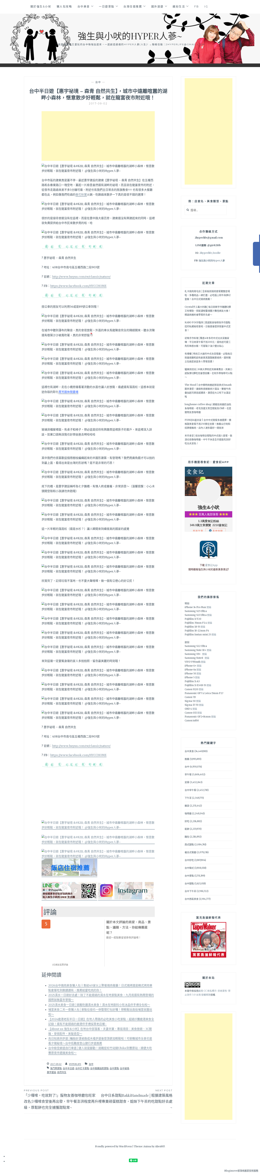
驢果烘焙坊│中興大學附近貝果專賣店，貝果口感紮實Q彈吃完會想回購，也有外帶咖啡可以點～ (208, 373)
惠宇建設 (51, 1072)
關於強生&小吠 (40, 6)
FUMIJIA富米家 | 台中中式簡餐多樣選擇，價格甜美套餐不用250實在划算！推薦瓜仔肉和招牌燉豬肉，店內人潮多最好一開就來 (208, 423)
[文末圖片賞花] (98, 842)
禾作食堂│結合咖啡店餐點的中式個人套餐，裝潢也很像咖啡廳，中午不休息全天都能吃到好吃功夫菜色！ (208, 439)
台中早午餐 (190, 790)
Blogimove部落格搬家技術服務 (241, 1170)
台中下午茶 (190, 891)
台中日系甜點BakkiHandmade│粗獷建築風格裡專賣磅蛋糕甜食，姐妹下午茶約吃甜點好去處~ (135, 1099)
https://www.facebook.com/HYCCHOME (78, 286)
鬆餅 (187, 828)
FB (196, 6)
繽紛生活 (179, 6)
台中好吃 (189, 860)
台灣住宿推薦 (132, 6)
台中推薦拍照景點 (99, 1068)
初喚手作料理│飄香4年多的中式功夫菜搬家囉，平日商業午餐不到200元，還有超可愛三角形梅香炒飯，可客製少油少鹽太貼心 (208, 342)
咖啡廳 (188, 813)
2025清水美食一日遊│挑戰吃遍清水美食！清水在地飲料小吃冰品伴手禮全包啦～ (99, 1004)
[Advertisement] (98, 136)
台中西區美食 (191, 898)
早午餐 (188, 774)
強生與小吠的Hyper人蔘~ (130, 36)
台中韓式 (189, 867)
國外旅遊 (157, 6)
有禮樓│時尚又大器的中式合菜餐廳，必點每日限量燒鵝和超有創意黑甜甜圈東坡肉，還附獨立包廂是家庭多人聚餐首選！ (208, 357)
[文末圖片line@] (69, 898)
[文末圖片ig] (126, 898)
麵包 (187, 836)
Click (256, 254)
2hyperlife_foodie (210, 252)
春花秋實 (81, 194)
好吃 (187, 821)
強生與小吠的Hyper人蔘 (212, 260)
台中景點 (114, 1068)
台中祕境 (124, 1068)
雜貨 (187, 805)
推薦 (187, 759)
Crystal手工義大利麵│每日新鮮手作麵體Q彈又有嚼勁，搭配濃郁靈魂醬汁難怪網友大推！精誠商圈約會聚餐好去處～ (208, 310)
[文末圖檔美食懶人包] (98, 828)
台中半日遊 (68, 1068)
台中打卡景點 (82, 1068)
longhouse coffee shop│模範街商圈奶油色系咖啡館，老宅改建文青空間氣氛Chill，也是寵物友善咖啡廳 (208, 408)
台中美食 (83, 6)
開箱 (209, 607)
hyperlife (75, 1064)
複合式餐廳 (190, 852)
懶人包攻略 (64, 6)
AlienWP (159, 1146)
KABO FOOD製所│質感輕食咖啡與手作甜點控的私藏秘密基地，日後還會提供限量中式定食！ (208, 326)
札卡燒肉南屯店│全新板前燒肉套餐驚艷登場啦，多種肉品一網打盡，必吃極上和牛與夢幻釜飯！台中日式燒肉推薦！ (208, 295)
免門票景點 (56, 1068)
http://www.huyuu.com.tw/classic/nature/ (81, 276)
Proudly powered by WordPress (113, 1146)
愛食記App (211, 565)
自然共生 (61, 1072)
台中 (98, 82)
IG (206, 6)
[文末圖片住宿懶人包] (69, 875)
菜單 (187, 782)
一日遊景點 (106, 6)
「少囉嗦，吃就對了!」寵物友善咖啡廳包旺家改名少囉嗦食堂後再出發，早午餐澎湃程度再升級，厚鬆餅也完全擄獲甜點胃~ (61, 1099)
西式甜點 (189, 844)
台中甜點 (189, 883)
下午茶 (188, 797)
